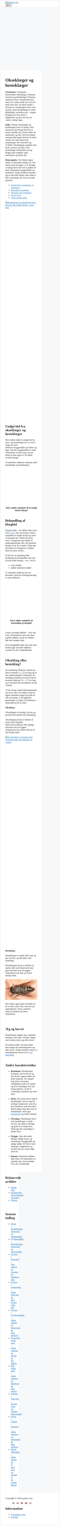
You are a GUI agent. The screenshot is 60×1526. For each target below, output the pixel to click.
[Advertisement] (30, 38)
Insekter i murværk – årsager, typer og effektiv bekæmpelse (16, 1404)
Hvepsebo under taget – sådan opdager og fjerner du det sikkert (15, 1351)
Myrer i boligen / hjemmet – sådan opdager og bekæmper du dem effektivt (15, 1431)
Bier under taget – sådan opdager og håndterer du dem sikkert (15, 1378)
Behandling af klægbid (20, 190)
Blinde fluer (14, 1188)
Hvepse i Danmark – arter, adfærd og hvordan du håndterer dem (15, 1267)
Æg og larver (16, 195)
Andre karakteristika (19, 198)
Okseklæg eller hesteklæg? (21, 193)
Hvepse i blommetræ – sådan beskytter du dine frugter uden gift (16, 1295)
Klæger (14, 1200)
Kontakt (14, 1517)
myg (13, 533)
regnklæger (16, 1114)
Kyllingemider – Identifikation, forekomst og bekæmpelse (17, 1245)
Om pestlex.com (18, 1514)
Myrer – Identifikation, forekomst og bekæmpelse (17, 1230)
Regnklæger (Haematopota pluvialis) (17, 1195)
